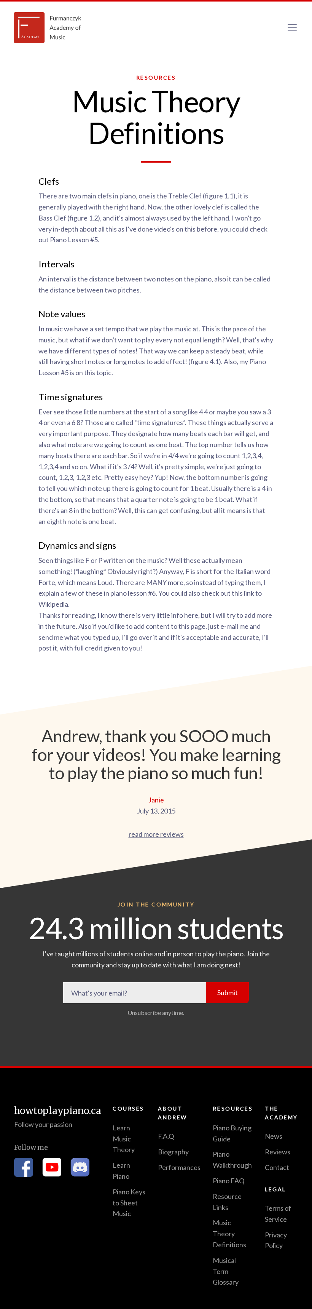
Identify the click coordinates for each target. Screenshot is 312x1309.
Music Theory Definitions (229, 1233)
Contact (277, 1167)
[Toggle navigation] (292, 27)
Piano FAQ (228, 1180)
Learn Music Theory (124, 1139)
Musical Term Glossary (226, 1271)
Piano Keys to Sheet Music (129, 1203)
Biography (173, 1152)
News (273, 1136)
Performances (179, 1167)
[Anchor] (63, 180)
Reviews (277, 1152)
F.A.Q (166, 1136)
